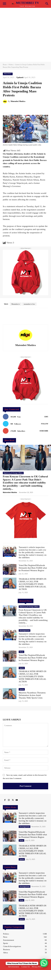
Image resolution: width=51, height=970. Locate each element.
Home (5, 64)
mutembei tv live (29, 304)
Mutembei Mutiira (18, 101)
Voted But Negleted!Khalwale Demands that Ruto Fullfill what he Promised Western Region (33, 568)
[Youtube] (17, 800)
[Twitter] (13, 800)
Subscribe (44, 431)
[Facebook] (5, 800)
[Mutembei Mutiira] (5, 101)
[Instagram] (9, 800)
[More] (38, 108)
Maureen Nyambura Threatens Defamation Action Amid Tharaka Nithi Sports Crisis (32, 695)
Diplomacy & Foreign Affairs (13, 473)
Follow (44, 424)
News (6, 573)
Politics (11, 64)
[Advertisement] (25, 34)
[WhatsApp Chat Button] (44, 963)
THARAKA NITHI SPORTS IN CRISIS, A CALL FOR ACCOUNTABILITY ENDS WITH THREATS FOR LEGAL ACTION (32, 584)
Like (46, 416)
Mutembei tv (15, 304)
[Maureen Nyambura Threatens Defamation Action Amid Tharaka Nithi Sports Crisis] (9, 693)
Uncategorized (9, 555)
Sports (6, 586)
